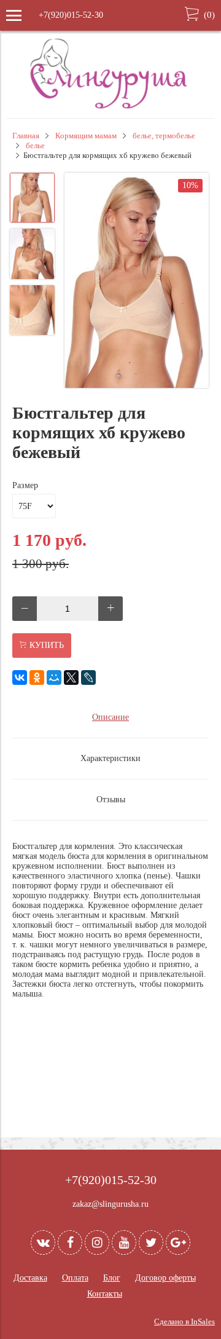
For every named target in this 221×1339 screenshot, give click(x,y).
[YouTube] (124, 1242)
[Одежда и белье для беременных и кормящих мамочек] (110, 107)
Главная (25, 136)
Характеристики (110, 758)
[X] (71, 677)
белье (35, 145)
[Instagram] (97, 1242)
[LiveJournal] (88, 677)
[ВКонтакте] (19, 677)
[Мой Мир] (54, 677)
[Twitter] (151, 1242)
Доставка (30, 1277)
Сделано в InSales (184, 1321)
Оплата (75, 1277)
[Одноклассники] (36, 677)
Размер (25, 485)
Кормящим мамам (86, 136)
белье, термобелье (164, 136)
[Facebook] (70, 1242)
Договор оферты (165, 1277)
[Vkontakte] (43, 1242)
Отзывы (110, 799)
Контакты (104, 1293)
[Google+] (178, 1242)
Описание (110, 717)
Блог (111, 1277)
